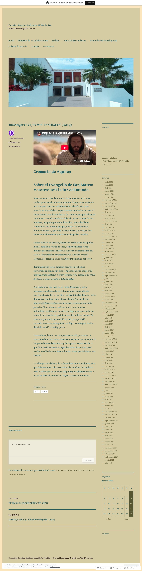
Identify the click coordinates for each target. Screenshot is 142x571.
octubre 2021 (110, 272)
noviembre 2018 (111, 342)
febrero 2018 (109, 369)
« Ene (108, 519)
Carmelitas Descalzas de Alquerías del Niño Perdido (30, 25)
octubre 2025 (110, 206)
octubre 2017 (110, 381)
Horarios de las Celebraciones (33, 40)
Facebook (105, 534)
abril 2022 (108, 260)
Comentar (88, 460)
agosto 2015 (109, 460)
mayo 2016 (109, 433)
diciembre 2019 (111, 303)
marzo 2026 (109, 191)
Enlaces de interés (18, 46)
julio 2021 (108, 279)
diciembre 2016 (111, 412)
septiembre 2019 (111, 312)
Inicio (11, 40)
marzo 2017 (109, 402)
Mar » (127, 519)
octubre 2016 (110, 418)
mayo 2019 (109, 324)
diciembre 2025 (111, 200)
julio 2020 (108, 285)
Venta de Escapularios (74, 40)
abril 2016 (108, 436)
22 (131, 509)
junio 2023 (109, 242)
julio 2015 (108, 463)
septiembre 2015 (111, 457)
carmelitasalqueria (16, 138)
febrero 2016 (109, 442)
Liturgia (35, 46)
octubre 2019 (110, 309)
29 (131, 514)
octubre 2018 (110, 345)
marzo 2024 (109, 227)
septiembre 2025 (111, 209)
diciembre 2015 (111, 448)
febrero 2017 (109, 406)
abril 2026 (108, 188)
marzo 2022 (109, 264)
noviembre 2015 (111, 451)
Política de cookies (55, 567)
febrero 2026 (109, 194)
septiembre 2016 (111, 421)
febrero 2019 (109, 333)
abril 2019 (108, 327)
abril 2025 (108, 212)
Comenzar (90, 3)
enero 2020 (109, 300)
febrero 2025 (109, 218)
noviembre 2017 (111, 378)
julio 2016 (108, 427)
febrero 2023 (109, 251)
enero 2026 (109, 197)
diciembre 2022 (111, 254)
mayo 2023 (109, 245)
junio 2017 (109, 393)
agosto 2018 (109, 351)
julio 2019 (108, 318)
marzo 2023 (109, 248)
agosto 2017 (109, 387)
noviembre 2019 (111, 306)
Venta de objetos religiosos (103, 40)
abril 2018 (108, 363)
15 (131, 503)
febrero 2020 (109, 297)
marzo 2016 (109, 439)
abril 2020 (108, 291)
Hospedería (48, 46)
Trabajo (55, 40)
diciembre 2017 (111, 375)
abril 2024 (108, 224)
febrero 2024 (109, 230)
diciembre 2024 (111, 221)
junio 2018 (109, 357)
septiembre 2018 (111, 348)
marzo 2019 (109, 330)
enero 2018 (109, 372)
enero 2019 (109, 336)
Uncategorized (14, 146)
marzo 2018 (109, 366)
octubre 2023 (110, 239)
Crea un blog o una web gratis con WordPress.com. (73, 558)
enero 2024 (109, 233)
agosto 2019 (109, 315)
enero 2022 (109, 267)
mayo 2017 (109, 396)
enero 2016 (109, 445)
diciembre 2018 (111, 339)
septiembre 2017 (111, 384)
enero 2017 (109, 409)
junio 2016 (109, 430)
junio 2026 (109, 182)
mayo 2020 (109, 288)
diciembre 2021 (111, 270)
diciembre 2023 (111, 236)
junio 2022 (109, 257)
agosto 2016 (109, 424)
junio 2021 (109, 282)
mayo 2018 (109, 360)
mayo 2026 (109, 185)
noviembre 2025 (111, 203)
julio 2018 (108, 354)
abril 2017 (108, 399)
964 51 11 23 (106, 164)
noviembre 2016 (111, 415)
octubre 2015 (110, 454)
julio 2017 (108, 390)
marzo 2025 (109, 215)
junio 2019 (109, 321)
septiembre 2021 (111, 276)
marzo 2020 (109, 294)
